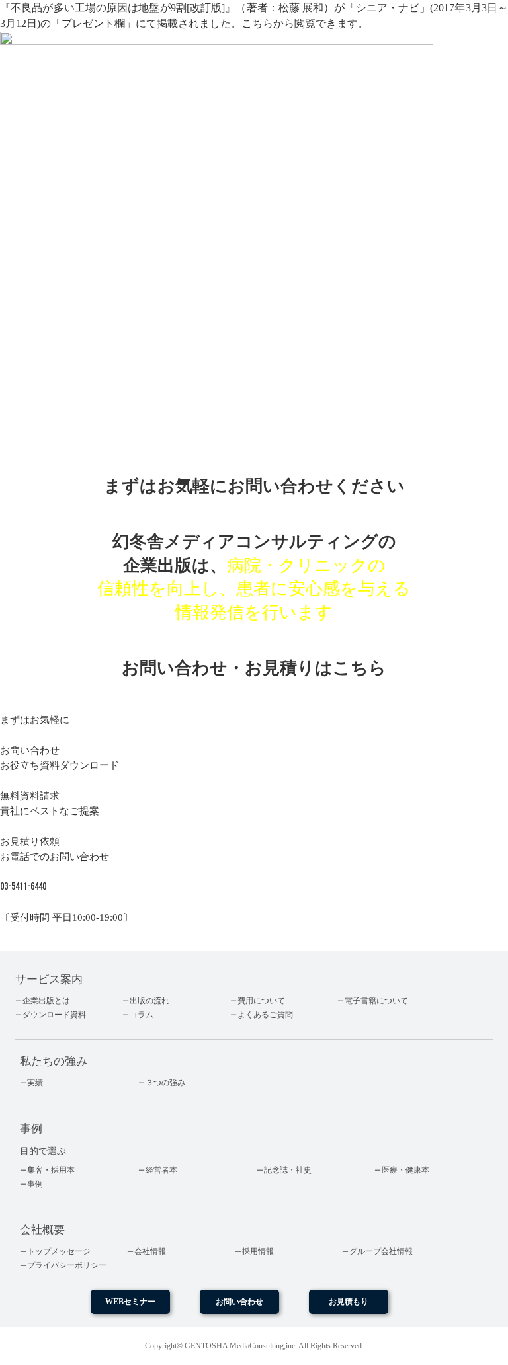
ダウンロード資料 (54, 1014)
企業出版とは (46, 1000)
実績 (35, 1082)
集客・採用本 (51, 1170)
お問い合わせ (239, 1302)
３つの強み (165, 1082)
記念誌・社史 (288, 1170)
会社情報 (150, 1251)
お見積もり (348, 1302)
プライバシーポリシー (66, 1265)
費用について (261, 1000)
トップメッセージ (59, 1251)
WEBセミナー (130, 1302)
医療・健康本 (405, 1170)
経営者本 (161, 1170)
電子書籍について (376, 1000)
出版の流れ (149, 1000)
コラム (141, 1014)
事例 (35, 1184)
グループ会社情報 (381, 1251)
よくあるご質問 (265, 1014)
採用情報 (258, 1251)
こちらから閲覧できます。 (304, 23)
